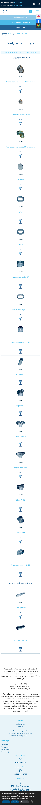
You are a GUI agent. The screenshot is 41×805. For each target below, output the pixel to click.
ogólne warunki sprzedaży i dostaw (20, 733)
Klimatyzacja (5, 749)
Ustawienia (24, 802)
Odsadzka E (20, 375)
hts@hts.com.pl (20, 762)
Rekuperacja (5, 752)
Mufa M (20, 212)
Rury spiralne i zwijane (28, 52)
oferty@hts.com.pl (17, 5)
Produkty (18, 33)
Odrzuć (15, 802)
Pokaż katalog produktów (20, 22)
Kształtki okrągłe (11, 52)
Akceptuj (6, 802)
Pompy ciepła (5, 747)
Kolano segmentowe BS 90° (21, 565)
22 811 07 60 (18, 2)
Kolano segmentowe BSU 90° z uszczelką (20, 147)
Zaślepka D (20, 179)
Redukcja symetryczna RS (20, 342)
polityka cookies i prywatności (20, 731)
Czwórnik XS (20, 532)
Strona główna (11, 33)
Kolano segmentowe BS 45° (21, 114)
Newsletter (20, 27)
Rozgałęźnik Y (20, 406)
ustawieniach (24, 798)
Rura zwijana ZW (20, 608)
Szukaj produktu (20, 17)
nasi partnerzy (20, 724)
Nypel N (20, 244)
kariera (20, 726)
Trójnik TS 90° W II (20, 467)
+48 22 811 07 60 (20, 774)
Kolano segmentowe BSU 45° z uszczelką (20, 82)
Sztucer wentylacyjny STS (20, 277)
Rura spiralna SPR (20, 640)
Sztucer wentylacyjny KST (20, 310)
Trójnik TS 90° (20, 500)
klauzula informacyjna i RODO (20, 736)
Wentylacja (24, 33)
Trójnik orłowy (21, 436)
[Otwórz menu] (37, 11)
